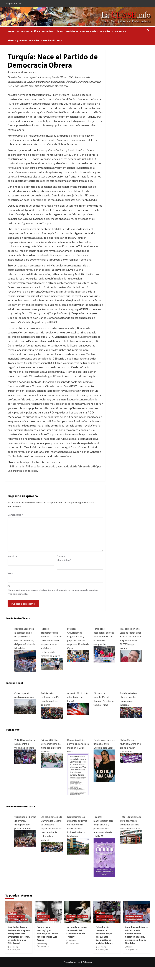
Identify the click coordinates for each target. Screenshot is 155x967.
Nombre (13, 556)
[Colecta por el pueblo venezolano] (25, 705)
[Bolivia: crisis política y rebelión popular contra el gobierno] (52, 712)
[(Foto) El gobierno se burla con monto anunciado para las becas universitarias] (131, 836)
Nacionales (22, 31)
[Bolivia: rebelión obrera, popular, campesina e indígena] (131, 711)
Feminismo (72, 31)
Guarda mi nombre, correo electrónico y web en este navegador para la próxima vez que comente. (53, 591)
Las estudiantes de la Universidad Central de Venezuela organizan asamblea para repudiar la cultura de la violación (51, 828)
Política (35, 31)
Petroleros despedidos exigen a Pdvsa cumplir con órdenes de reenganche (104, 636)
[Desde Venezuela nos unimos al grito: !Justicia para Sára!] (104, 765)
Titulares (12, 913)
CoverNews (70, 962)
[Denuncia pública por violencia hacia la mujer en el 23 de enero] (78, 774)
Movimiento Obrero (52, 31)
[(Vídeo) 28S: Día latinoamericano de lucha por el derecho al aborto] (52, 760)
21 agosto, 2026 (44, 946)
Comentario (15, 514)
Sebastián (130, 947)
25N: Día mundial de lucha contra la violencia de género (24, 743)
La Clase (41, 913)
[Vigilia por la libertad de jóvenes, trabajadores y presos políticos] (25, 838)
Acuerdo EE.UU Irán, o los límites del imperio (77, 697)
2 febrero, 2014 (30, 72)
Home (11, 31)
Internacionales (89, 31)
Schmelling (14, 947)
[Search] (148, 30)
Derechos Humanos (16, 916)
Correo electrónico (64, 558)
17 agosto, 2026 (132, 950)
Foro (59, 40)
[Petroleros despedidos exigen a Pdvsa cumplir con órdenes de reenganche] (104, 653)
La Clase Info (15, 72)
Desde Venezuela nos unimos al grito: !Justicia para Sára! (104, 743)
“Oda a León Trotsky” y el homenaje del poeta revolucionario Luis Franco (47, 933)
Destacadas (13, 920)
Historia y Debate (17, 40)
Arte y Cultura (43, 916)
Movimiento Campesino (113, 31)
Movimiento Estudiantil (42, 40)
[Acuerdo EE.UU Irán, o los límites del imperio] (78, 708)
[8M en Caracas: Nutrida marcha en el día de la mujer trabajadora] (131, 757)
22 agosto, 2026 (15, 950)
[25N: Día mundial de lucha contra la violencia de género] (25, 756)
